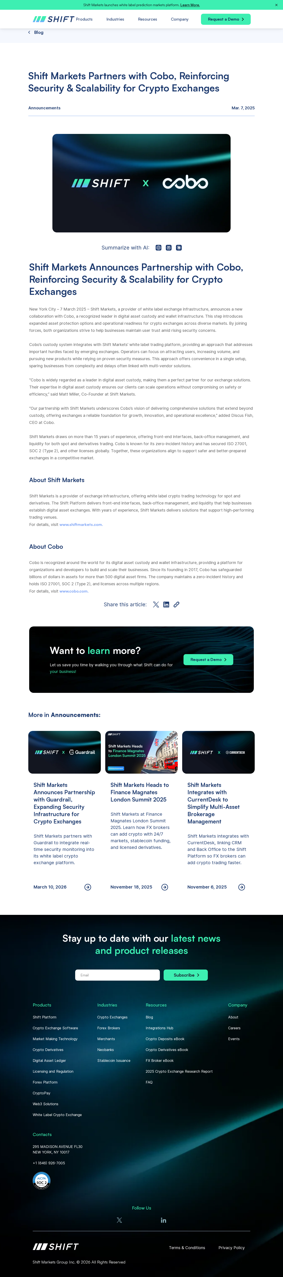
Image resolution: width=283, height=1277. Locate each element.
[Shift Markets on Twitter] (119, 1220)
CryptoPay (41, 1093)
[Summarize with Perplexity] (169, 248)
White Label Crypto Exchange (57, 1115)
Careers (234, 1028)
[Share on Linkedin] (166, 604)
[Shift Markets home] (56, 1247)
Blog (149, 1017)
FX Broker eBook (160, 1060)
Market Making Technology (55, 1039)
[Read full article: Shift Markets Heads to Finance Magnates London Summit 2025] (141, 815)
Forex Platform (45, 1082)
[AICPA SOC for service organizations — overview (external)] (41, 1181)
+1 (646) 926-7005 (49, 1163)
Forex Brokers (108, 1028)
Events (234, 1039)
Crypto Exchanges (112, 1017)
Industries (115, 19)
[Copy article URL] (176, 604)
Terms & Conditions (187, 1247)
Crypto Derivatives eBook (167, 1049)
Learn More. (190, 5)
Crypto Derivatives (48, 1049)
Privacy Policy (231, 1247)
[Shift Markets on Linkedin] (163, 1220)
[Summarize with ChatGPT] (158, 248)
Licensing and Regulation (53, 1071)
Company (180, 19)
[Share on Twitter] (156, 604)
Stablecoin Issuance (113, 1060)
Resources (147, 19)
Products (84, 19)
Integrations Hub (159, 1028)
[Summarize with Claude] (179, 248)
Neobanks (105, 1049)
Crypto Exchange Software (55, 1028)
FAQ (149, 1082)
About (233, 1017)
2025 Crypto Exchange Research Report (179, 1071)
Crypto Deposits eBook (165, 1039)
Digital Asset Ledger (49, 1060)
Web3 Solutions (45, 1104)
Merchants (106, 1039)
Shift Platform (44, 1017)
